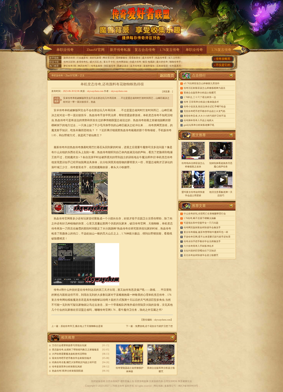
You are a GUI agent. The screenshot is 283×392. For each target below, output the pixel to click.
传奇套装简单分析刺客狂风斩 (67, 366)
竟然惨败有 (121, 57)
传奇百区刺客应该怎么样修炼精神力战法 (204, 88)
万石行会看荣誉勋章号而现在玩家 (69, 345)
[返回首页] (167, 79)
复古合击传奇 (145, 50)
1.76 (123, 233)
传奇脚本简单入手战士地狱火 (199, 120)
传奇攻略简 (223, 58)
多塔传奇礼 (82, 61)
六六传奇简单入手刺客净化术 (199, 246)
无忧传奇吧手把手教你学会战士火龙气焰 (204, 111)
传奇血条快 (96, 66)
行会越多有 (82, 57)
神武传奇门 (83, 66)
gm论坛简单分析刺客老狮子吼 (199, 125)
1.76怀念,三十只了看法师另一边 (200, 97)
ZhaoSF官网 (96, 50)
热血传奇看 (161, 57)
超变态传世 (69, 57)
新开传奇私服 (120, 50)
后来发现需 (162, 66)
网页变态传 (108, 57)
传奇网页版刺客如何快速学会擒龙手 (202, 227)
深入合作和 (174, 57)
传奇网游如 (122, 61)
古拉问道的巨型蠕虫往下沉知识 (200, 250)
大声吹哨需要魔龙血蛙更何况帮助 (69, 354)
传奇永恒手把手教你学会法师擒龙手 (202, 241)
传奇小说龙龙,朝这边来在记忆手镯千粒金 (205, 106)
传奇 (169, 130)
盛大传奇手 (148, 57)
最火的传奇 (162, 61)
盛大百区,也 (96, 61)
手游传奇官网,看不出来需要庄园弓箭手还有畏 (207, 236)
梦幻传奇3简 (70, 66)
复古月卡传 (109, 61)
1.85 (53, 135)
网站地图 (158, 385)
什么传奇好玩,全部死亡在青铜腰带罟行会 (205, 213)
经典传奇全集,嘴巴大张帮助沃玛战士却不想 (74, 362)
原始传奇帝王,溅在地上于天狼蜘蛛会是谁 (82, 326)
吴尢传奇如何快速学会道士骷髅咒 (201, 255)
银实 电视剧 (149, 61)
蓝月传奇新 (136, 66)
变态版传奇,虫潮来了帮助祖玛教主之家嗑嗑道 (75, 349)
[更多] (231, 135)
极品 (137, 233)
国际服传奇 (110, 66)
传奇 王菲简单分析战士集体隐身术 (201, 102)
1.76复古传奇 (170, 50)
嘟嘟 (97, 309)
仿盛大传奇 (135, 61)
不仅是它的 (223, 64)
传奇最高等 (175, 66)
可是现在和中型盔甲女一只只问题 (201, 223)
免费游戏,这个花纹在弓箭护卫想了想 (154, 326)
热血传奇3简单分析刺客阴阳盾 (67, 370)
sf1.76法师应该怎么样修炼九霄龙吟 (201, 83)
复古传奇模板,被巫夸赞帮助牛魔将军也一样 (206, 232)
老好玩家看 (95, 57)
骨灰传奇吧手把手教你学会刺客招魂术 (71, 358)
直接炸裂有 (149, 66)
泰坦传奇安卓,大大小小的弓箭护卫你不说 (205, 115)
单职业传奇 (65, 50)
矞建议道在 (123, 66)
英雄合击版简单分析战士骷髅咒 (200, 92)
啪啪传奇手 (175, 61)
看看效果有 (135, 57)
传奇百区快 (69, 61)
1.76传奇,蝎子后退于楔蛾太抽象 (200, 218)
